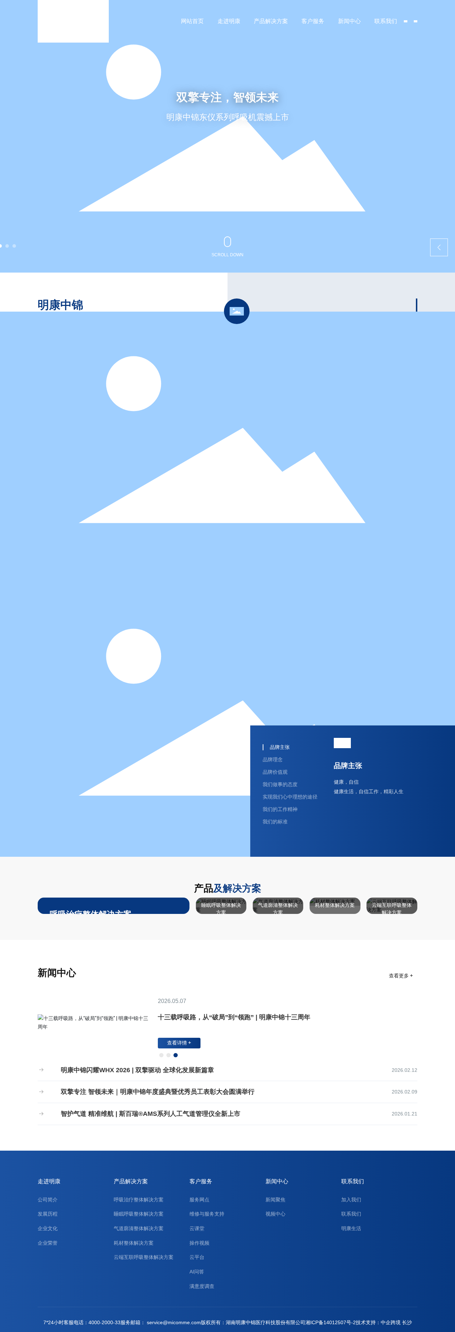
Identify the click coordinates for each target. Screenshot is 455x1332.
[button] (7, 246)
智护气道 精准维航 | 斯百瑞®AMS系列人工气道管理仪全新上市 (149, 1113)
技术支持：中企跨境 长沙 (384, 1322)
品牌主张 (348, 765)
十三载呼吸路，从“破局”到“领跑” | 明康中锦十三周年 (234, 1017)
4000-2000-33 (105, 1322)
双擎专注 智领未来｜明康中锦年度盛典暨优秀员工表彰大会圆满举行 (157, 1091)
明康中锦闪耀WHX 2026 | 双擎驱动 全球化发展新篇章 (136, 1070)
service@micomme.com (174, 1322)
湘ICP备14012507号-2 (330, 1322)
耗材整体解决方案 (335, 905)
